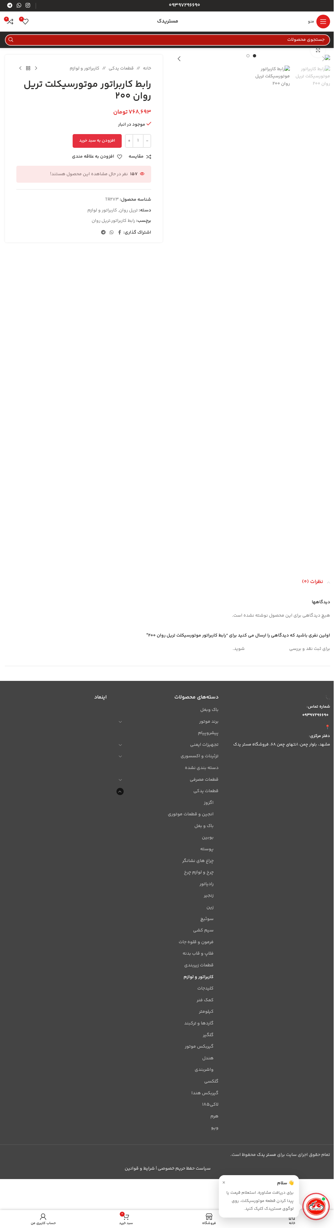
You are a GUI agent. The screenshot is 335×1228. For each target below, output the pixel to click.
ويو (214, 1127)
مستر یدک (266, 1155)
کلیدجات (205, 988)
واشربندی (204, 1069)
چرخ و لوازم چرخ (198, 872)
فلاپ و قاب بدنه (198, 953)
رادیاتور (206, 884)
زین (209, 907)
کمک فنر (205, 1000)
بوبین (207, 837)
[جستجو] (10, 40)
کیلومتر (206, 1011)
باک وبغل (209, 710)
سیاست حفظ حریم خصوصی (184, 1168)
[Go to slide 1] (254, 55)
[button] (323, 58)
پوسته (206, 849)
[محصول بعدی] (20, 68)
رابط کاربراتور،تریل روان (113, 220)
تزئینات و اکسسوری (199, 756)
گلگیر (208, 1035)
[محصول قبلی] (36, 68)
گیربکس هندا (204, 1093)
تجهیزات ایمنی (204, 744)
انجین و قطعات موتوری (190, 814)
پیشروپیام (208, 733)
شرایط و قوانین (140, 1168)
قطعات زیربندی (198, 965)
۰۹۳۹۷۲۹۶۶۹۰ (315, 715)
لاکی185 (210, 1104)
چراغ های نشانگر (197, 861)
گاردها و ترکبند (198, 1023)
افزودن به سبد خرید (97, 140)
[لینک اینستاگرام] (28, 5)
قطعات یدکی (121, 68)
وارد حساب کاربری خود (267, 648)
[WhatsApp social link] (18, 5)
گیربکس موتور (199, 1046)
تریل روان (128, 210)
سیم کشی (203, 930)
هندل (207, 1058)
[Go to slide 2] (248, 55)
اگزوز (208, 802)
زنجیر (208, 895)
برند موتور (208, 721)
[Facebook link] (119, 233)
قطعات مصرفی (204, 779)
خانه (147, 68)
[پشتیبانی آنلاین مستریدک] (316, 1207)
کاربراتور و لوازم (84, 68)
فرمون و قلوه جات (196, 942)
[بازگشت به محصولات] (28, 68)
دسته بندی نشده (201, 768)
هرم (214, 1116)
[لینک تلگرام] (9, 5)
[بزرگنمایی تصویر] (317, 50)
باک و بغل (203, 826)
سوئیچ (206, 919)
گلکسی (211, 1081)
